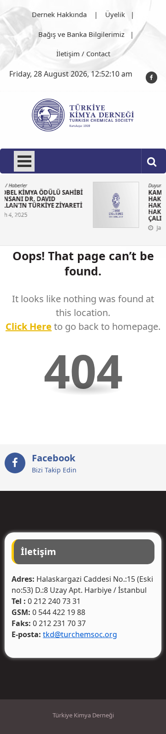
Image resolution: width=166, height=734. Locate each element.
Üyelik (115, 14)
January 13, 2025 (122, 228)
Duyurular (103, 185)
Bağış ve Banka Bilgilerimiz (81, 34)
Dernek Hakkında (59, 14)
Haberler (128, 185)
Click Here (29, 326)
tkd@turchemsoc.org (80, 634)
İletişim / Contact (83, 53)
